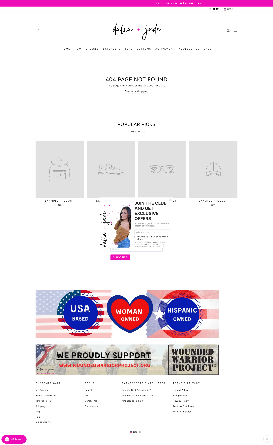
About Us (90, 395)
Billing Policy (180, 395)
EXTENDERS (112, 48)
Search (89, 390)
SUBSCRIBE (120, 257)
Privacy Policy (181, 401)
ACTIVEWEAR (165, 48)
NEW (78, 48)
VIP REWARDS (43, 422)
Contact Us (91, 401)
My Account (42, 390)
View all (136, 131)
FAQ (38, 411)
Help (38, 417)
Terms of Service (182, 411)
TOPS (129, 48)
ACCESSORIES (189, 48)
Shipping (40, 406)
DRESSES (92, 48)
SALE (207, 48)
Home (66, 48)
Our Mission (91, 406)
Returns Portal (43, 401)
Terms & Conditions (183, 406)
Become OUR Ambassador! (136, 390)
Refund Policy (180, 390)
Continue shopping (137, 91)
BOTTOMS (144, 48)
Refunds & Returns (46, 395)
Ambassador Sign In (132, 401)
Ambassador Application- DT (137, 395)
